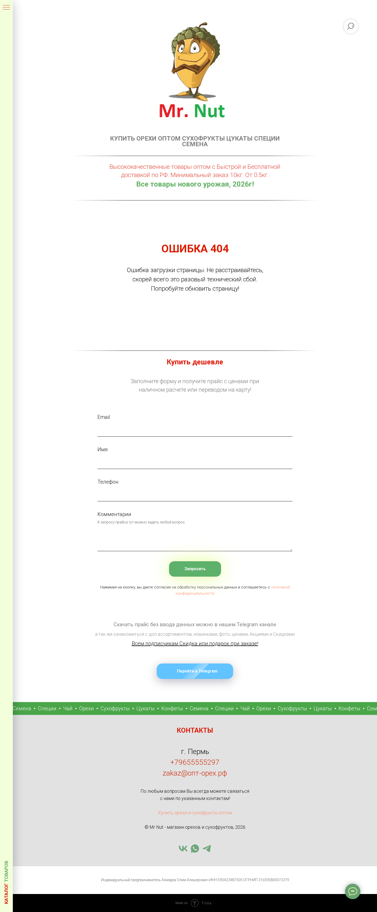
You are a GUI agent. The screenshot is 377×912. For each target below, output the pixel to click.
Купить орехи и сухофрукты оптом (195, 812)
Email (103, 417)
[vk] (183, 848)
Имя (102, 449)
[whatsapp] (195, 848)
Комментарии (114, 514)
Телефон (107, 482)
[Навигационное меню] (6, 7)
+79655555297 (195, 762)
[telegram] (207, 848)
